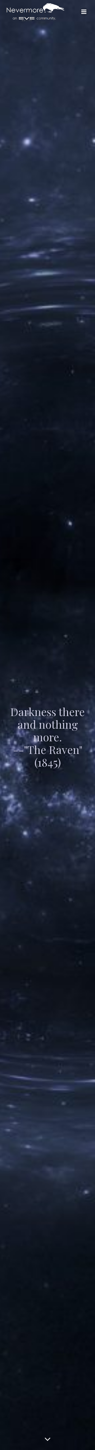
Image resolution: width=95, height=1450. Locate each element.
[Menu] (83, 11)
